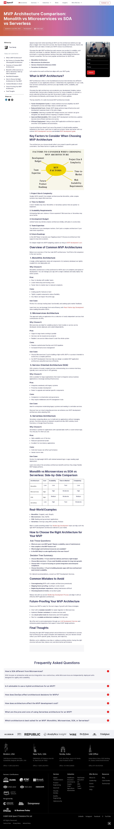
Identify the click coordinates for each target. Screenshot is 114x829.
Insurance (70, 780)
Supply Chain (69, 785)
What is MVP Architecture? (14, 57)
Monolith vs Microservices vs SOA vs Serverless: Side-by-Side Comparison (14, 71)
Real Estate (80, 778)
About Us (92, 778)
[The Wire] (73, 734)
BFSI (78, 784)
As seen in (9, 734)
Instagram (89, 816)
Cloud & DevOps (55, 792)
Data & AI (56, 788)
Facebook (97, 816)
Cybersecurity (57, 801)
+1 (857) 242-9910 (13, 766)
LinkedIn (81, 816)
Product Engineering (57, 784)
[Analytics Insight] (55, 734)
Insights (65, 3)
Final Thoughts (10, 91)
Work (56, 3)
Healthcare (70, 778)
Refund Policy (27, 823)
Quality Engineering (57, 797)
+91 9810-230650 (69, 766)
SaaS (78, 786)
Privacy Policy (17, 823)
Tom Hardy (12, 47)
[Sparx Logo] (8, 2)
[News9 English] (94, 734)
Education (80, 780)
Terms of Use (7, 823)
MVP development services (43, 131)
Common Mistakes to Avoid (14, 84)
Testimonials (106, 783)
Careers (91, 786)
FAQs (90, 789)
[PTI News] (19, 734)
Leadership (92, 780)
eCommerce (71, 782)
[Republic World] (32, 734)
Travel (79, 788)
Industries (46, 3)
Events (91, 783)
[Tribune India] (84, 734)
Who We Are (76, 3)
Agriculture (70, 788)
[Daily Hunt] (104, 734)
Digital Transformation (58, 779)
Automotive (71, 790)
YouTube (108, 816)
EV (78, 782)
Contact (103, 3)
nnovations (23, 3)
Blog (103, 778)
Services (34, 3)
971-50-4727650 (98, 766)
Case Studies (106, 780)
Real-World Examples (12, 76)
